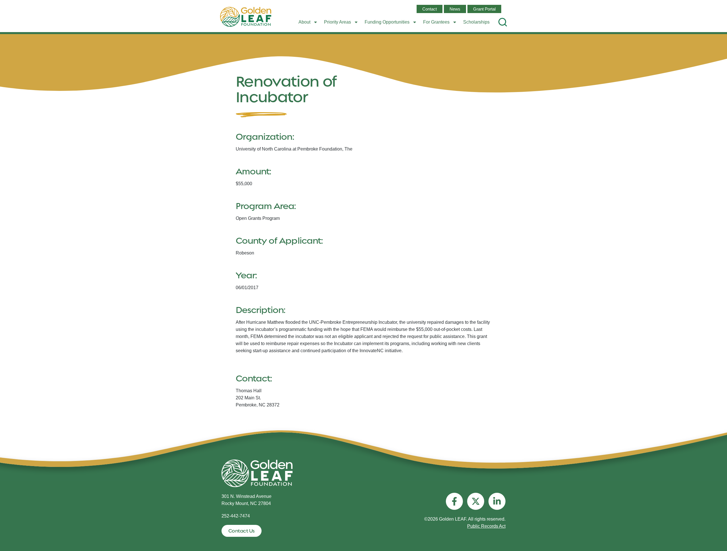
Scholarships (476, 22)
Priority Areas (337, 22)
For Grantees (436, 22)
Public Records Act (486, 526)
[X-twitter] (475, 501)
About (304, 22)
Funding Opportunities (387, 22)
